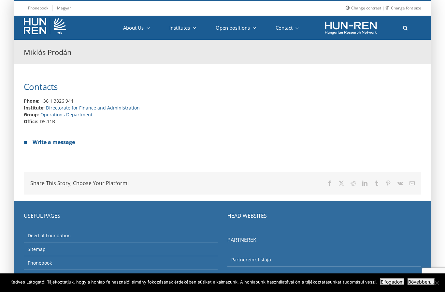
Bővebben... (421, 282)
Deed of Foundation (49, 235)
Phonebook (40, 263)
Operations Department (66, 114)
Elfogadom (392, 282)
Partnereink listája (251, 259)
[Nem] (437, 283)
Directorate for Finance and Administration (93, 108)
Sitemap (37, 249)
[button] (405, 28)
